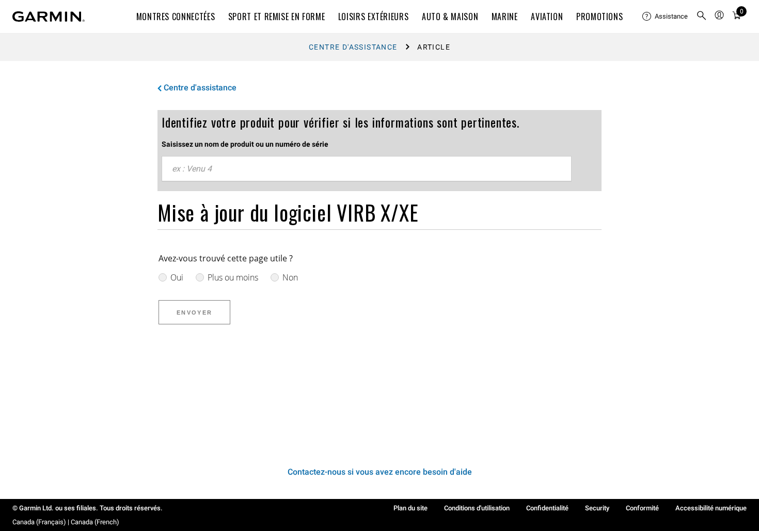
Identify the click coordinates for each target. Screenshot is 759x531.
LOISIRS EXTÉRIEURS (373, 16)
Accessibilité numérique (711, 508)
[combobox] (367, 169)
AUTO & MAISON (450, 16)
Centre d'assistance (353, 47)
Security (597, 508)
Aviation (547, 16)
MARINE (505, 16)
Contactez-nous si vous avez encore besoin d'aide (380, 472)
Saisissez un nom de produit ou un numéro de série (245, 144)
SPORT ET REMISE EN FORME (276, 16)
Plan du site (410, 508)
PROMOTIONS (599, 16)
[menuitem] (665, 16)
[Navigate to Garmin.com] (48, 16)
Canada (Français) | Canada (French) (65, 522)
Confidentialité (547, 508)
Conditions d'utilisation (477, 508)
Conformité (642, 508)
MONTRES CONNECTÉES (175, 16)
